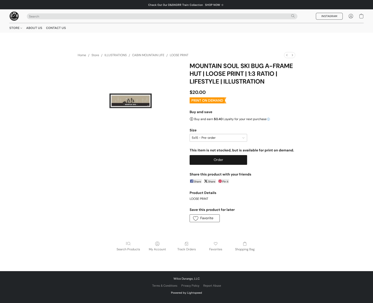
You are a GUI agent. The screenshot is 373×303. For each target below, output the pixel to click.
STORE (14, 28)
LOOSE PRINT (179, 55)
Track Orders (186, 249)
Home (82, 55)
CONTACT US (56, 28)
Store (95, 55)
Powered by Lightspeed (186, 292)
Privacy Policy (190, 285)
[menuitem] (287, 55)
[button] (14, 16)
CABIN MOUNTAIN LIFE (148, 55)
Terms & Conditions (164, 285)
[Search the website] (293, 16)
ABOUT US (34, 28)
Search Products (128, 249)
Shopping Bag (245, 249)
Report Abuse (212, 285)
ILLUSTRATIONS (116, 55)
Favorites (215, 249)
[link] (215, 5)
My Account (157, 249)
